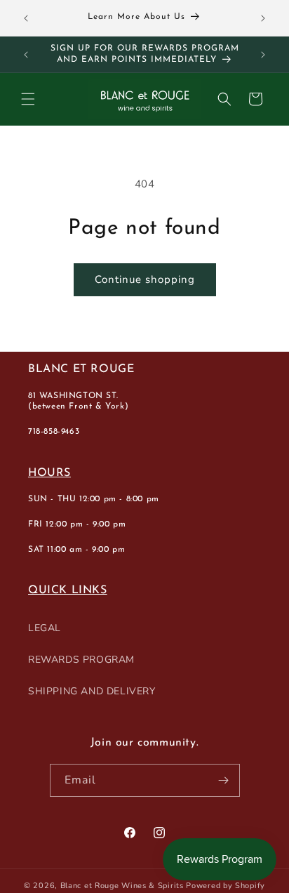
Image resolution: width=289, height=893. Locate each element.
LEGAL (44, 628)
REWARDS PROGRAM (81, 659)
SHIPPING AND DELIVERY (92, 691)
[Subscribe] (223, 780)
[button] (28, 99)
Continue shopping (145, 279)
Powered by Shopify (225, 885)
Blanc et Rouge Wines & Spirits (122, 885)
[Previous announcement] (26, 18)
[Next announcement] (263, 18)
